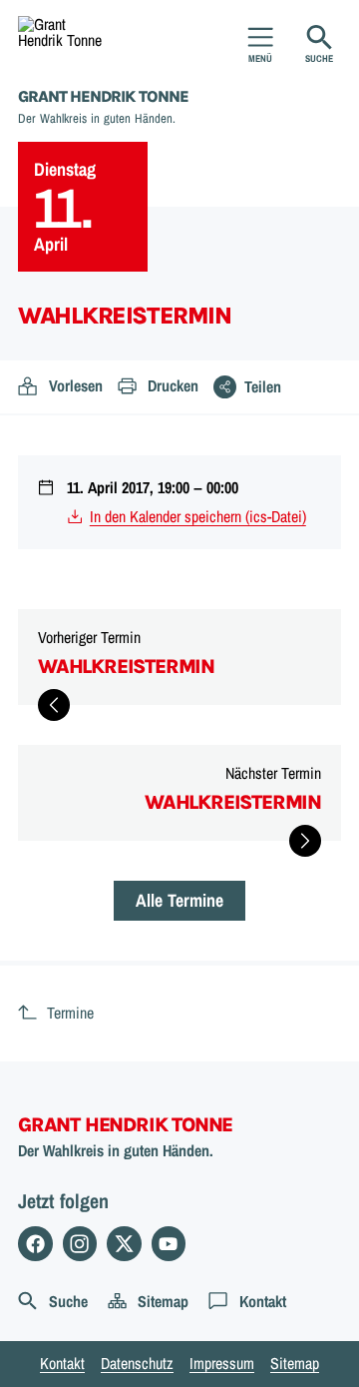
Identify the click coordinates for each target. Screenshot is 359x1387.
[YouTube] (169, 1243)
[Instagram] (80, 1243)
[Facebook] (35, 1243)
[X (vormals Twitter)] (124, 1243)
